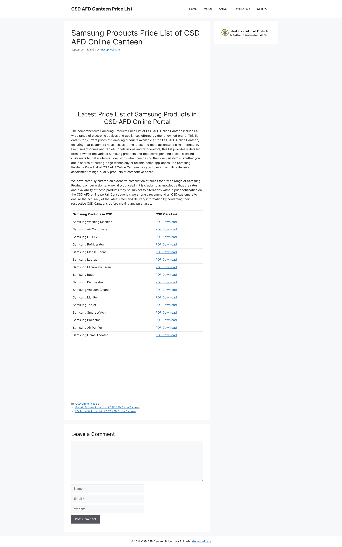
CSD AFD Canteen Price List (101, 9)
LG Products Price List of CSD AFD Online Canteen (105, 411)
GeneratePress (201, 541)
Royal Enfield (242, 8)
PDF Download (166, 222)
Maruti (208, 8)
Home (193, 8)
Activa (223, 8)
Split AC (262, 8)
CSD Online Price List (87, 403)
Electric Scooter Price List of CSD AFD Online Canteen (107, 407)
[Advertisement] (137, 82)
